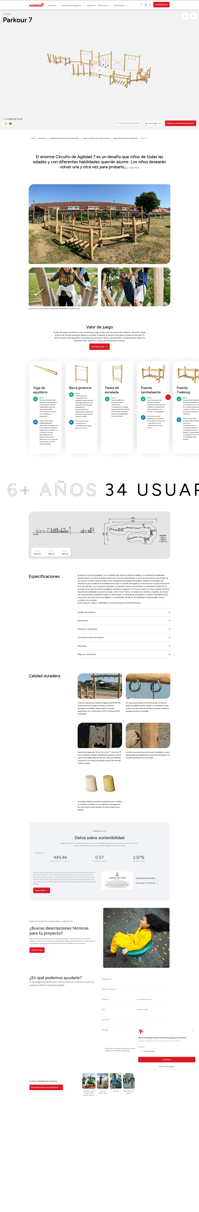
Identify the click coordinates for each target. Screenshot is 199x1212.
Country (141, 1047)
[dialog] (99, 606)
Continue (167, 1059)
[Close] (192, 1030)
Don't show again (166, 1066)
